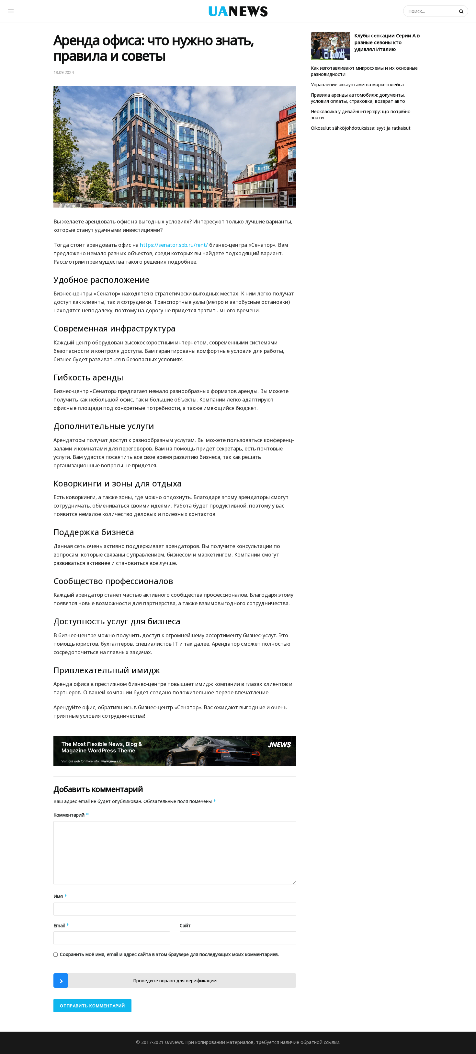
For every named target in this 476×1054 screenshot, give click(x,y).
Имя (60, 896)
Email (61, 925)
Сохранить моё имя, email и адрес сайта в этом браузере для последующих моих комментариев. (169, 954)
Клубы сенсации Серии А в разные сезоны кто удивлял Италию (387, 42)
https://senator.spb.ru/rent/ (174, 244)
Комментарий (71, 815)
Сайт (185, 925)
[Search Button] (462, 11)
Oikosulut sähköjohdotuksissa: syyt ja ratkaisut (361, 128)
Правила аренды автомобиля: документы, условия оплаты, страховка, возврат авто (358, 98)
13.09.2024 (63, 72)
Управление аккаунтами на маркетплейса (357, 84)
